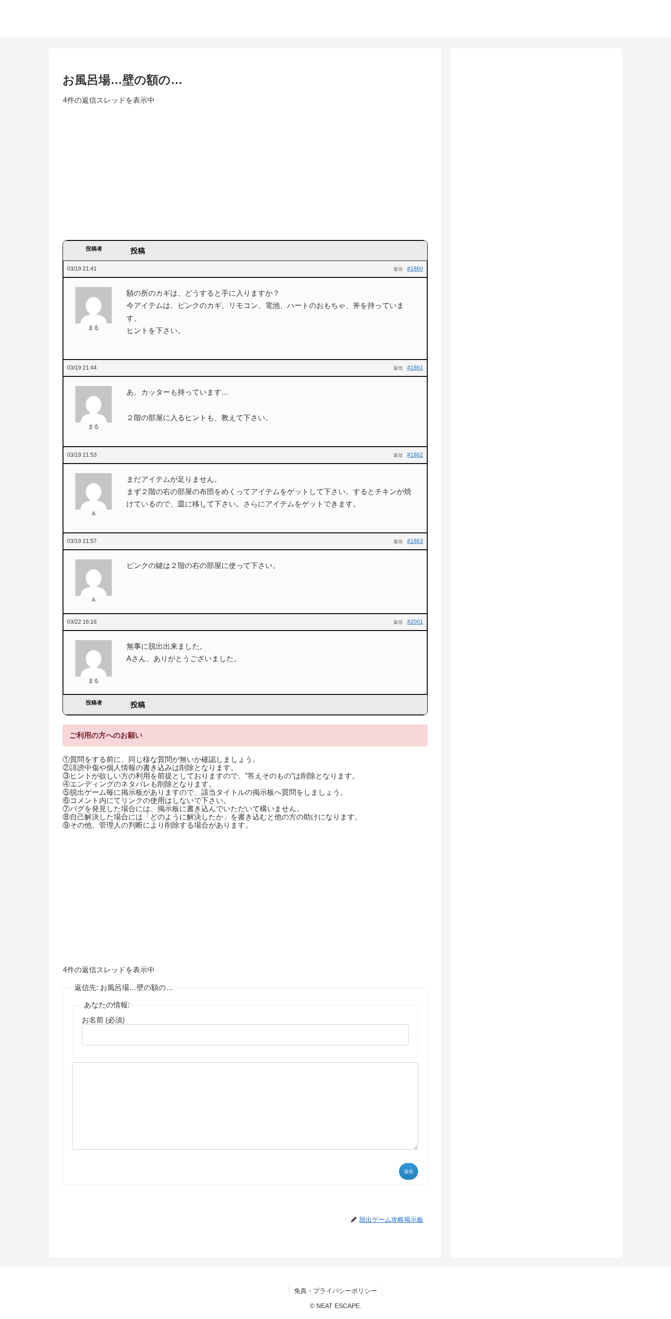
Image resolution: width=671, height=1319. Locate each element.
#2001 (415, 622)
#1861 (415, 368)
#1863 (415, 541)
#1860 (415, 269)
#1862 (415, 455)
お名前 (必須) (103, 1020)
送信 (408, 1171)
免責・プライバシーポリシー (335, 1290)
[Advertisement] (245, 176)
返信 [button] (398, 268)
